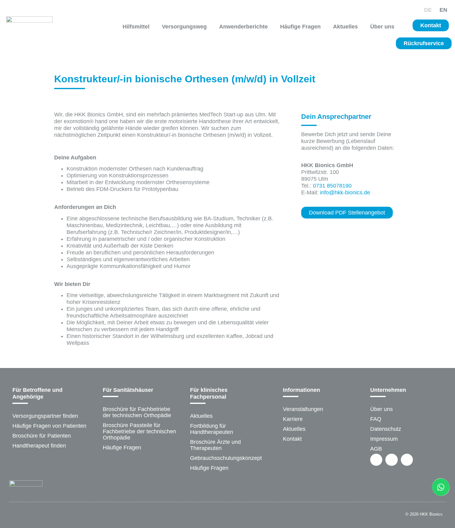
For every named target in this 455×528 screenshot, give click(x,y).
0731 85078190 (332, 186)
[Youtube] (407, 460)
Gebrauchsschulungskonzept (226, 458)
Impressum (384, 439)
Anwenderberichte (243, 27)
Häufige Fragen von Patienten (49, 426)
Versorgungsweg (184, 27)
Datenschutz (385, 429)
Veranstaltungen (303, 409)
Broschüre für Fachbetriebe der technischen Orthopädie (137, 412)
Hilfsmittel (136, 27)
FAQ (375, 419)
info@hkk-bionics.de (345, 192)
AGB (376, 449)
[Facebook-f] (376, 460)
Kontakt (292, 439)
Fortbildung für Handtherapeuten (211, 429)
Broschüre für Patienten (41, 436)
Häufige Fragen (300, 27)
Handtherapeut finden (39, 446)
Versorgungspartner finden (45, 416)
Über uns (382, 27)
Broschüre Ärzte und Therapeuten (215, 445)
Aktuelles (345, 27)
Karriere (293, 419)
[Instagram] (391, 460)
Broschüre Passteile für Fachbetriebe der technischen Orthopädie (139, 431)
